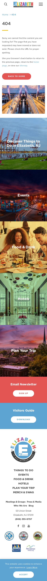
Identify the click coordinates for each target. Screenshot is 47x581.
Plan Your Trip (23, 488)
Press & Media (34, 502)
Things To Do (23, 470)
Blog (31, 506)
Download (23, 419)
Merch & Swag (23, 492)
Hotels (23, 483)
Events (23, 475)
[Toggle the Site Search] (5, 4)
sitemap (23, 65)
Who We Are (20, 506)
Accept (23, 575)
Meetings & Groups (15, 502)
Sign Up (23, 393)
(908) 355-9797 (23, 519)
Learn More (32, 567)
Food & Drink (23, 479)
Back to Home (16, 76)
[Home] (23, 4)
